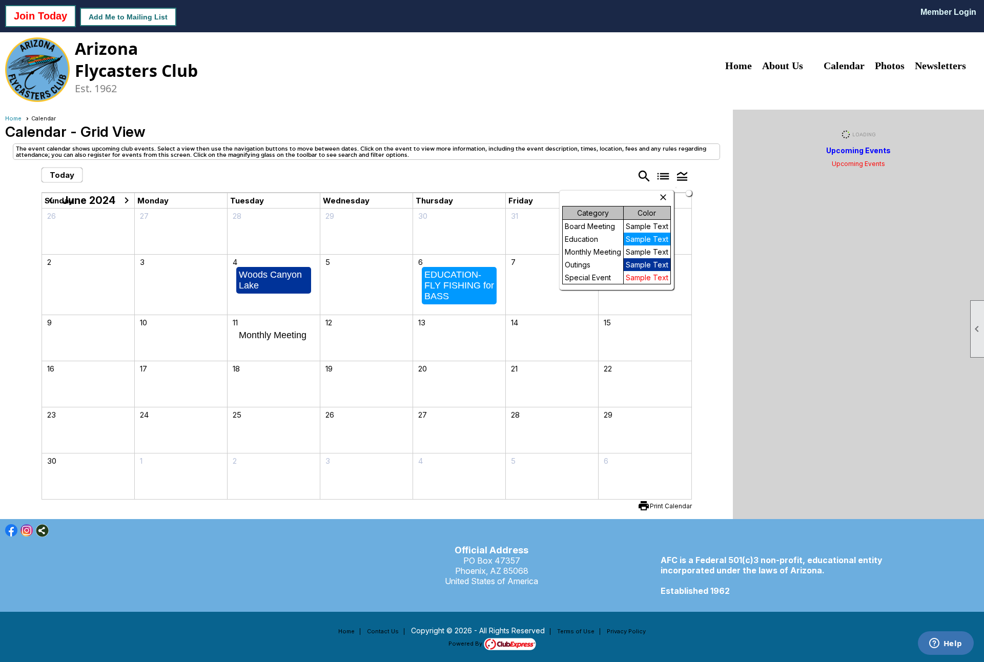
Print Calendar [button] (671, 506)
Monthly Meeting (272, 335)
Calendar (844, 65)
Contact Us (383, 631)
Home (738, 65)
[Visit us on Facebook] (11, 530)
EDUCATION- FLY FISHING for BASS (459, 285)
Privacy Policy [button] (626, 631)
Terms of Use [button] (575, 631)
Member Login (948, 12)
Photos (890, 65)
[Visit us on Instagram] (26, 530)
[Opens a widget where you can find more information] (945, 644)
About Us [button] (782, 65)
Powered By (466, 643)
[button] (681, 176)
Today (62, 175)
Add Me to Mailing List (128, 17)
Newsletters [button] (940, 65)
